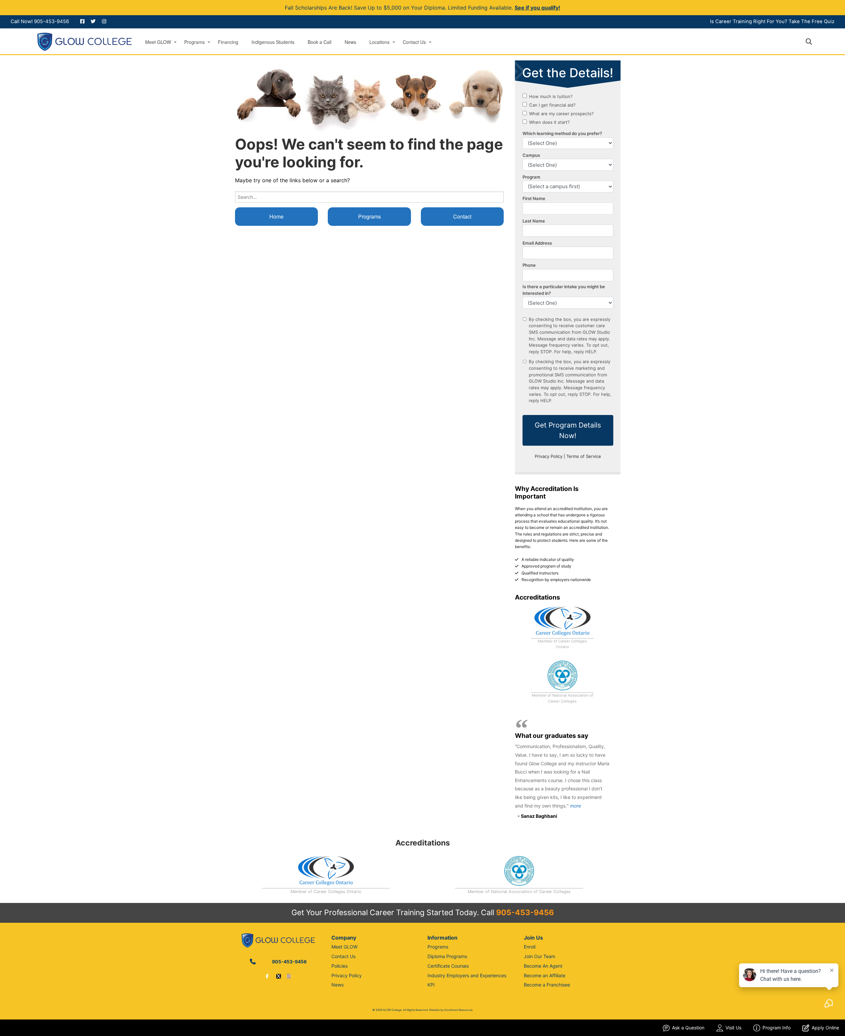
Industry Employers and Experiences (466, 975)
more (575, 806)
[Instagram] (289, 976)
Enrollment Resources (458, 1010)
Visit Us (733, 1027)
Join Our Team (539, 956)
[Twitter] (278, 976)
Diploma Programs (447, 956)
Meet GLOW (158, 42)
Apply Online (825, 1027)
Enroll (529, 947)
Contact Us (414, 42)
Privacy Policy (346, 975)
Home (276, 216)
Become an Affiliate (544, 975)
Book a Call (319, 42)
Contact (462, 216)
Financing (228, 42)
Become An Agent (543, 966)
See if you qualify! (537, 7)
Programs (194, 42)
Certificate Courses (448, 966)
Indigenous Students (273, 42)
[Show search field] (815, 41)
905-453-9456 (51, 21)
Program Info (776, 1027)
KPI (431, 984)
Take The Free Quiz (811, 21)
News (350, 42)
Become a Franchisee (547, 984)
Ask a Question (688, 1027)
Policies (339, 966)
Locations (379, 42)
